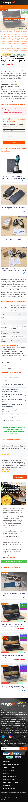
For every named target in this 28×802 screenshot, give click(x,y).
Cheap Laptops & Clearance (11, 112)
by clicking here (11, 557)
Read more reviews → (20, 477)
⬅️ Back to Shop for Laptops (14, 561)
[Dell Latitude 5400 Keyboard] (17, 41)
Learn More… (14, 434)
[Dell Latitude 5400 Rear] (3, 40)
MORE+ (22, 721)
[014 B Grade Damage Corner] (24, 41)
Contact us (8, 539)
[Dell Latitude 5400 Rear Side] (10, 40)
